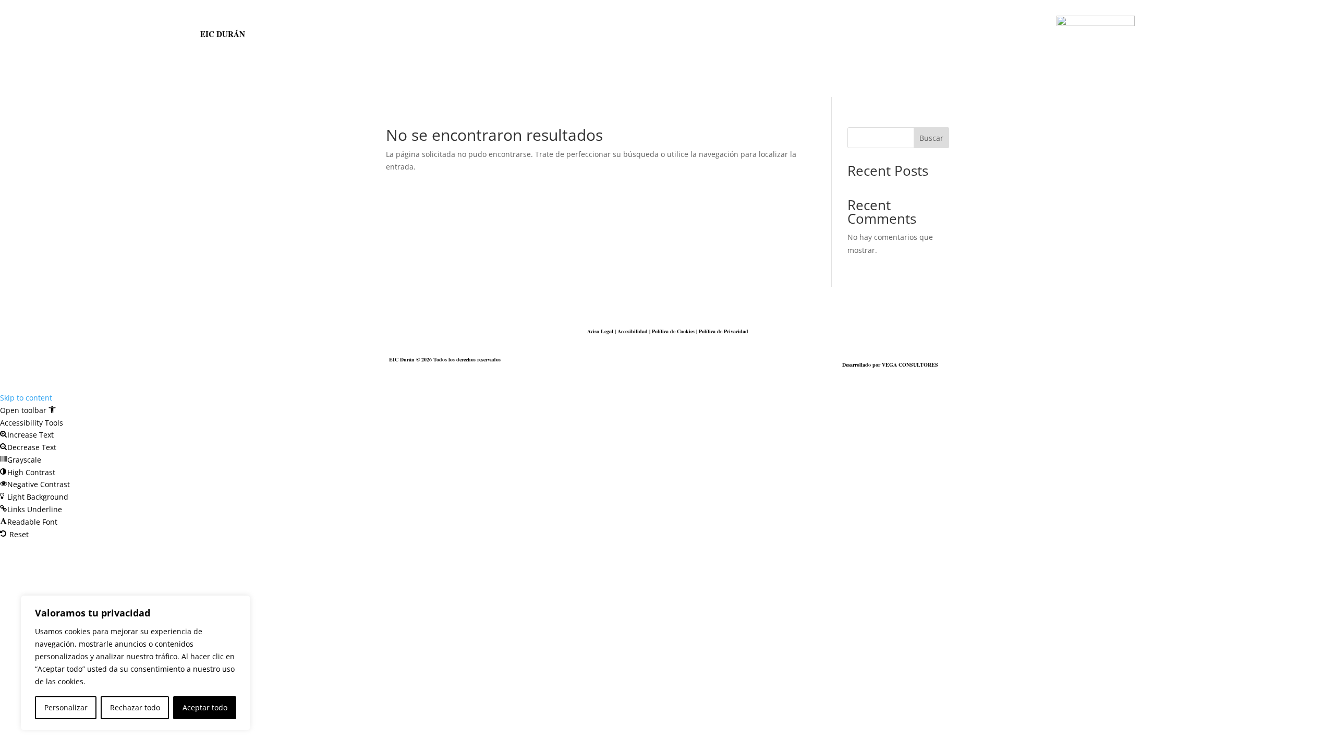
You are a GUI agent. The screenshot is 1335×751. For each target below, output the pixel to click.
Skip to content (26, 398)
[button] (28, 410)
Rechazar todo (135, 707)
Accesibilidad (632, 331)
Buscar (931, 138)
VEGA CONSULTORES (910, 364)
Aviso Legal (600, 331)
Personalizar (66, 707)
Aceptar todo (205, 707)
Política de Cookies (673, 331)
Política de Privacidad (723, 331)
